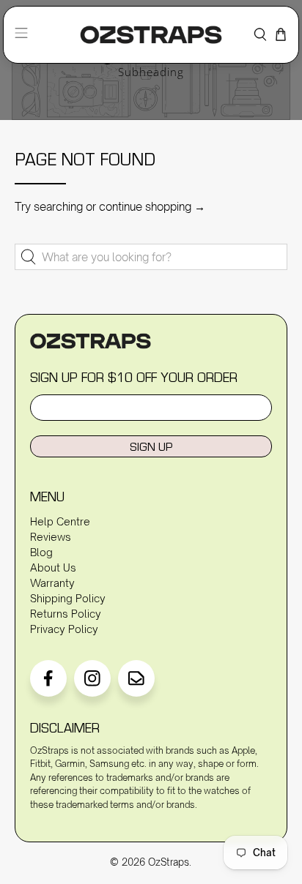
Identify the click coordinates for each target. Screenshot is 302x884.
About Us (53, 567)
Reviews (50, 537)
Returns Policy (65, 613)
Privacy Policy (64, 629)
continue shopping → (152, 207)
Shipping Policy (68, 598)
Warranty (52, 583)
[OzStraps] (151, 34)
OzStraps (168, 862)
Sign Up (151, 446)
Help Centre (60, 521)
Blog (41, 552)
